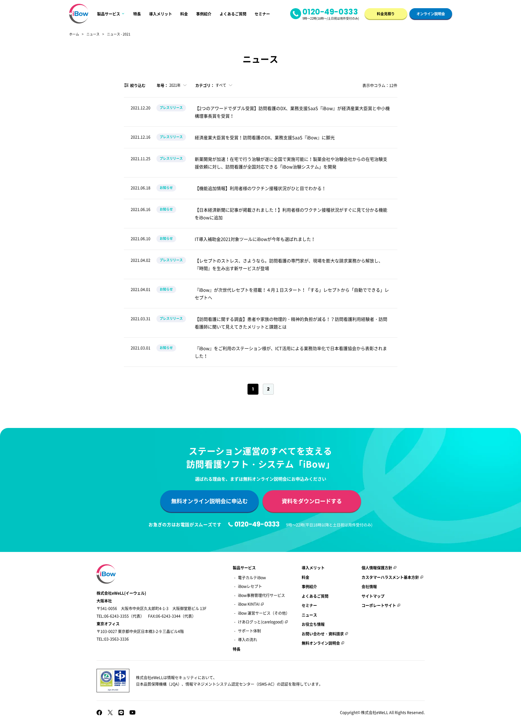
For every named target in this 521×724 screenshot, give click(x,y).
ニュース (93, 34)
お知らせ (166, 187)
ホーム (74, 34)
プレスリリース (171, 107)
